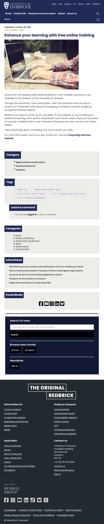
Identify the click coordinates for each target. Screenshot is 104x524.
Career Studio (22, 190)
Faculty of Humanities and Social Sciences (68, 194)
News (7, 19)
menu (98, 19)
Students (20, 170)
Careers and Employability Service (47, 190)
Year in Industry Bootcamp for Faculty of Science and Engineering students (46, 271)
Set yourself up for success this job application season (35, 275)
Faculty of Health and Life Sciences (30, 194)
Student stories (22, 246)
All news (15, 350)
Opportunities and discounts (30, 162)
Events (18, 235)
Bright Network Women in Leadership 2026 (30, 283)
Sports (18, 243)
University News (22, 249)
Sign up (15, 366)
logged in (32, 215)
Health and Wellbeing (25, 238)
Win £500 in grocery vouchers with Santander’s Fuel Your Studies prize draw (46, 267)
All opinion (29, 350)
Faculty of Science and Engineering (30, 198)
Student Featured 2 (25, 166)
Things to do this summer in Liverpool (27, 279)
